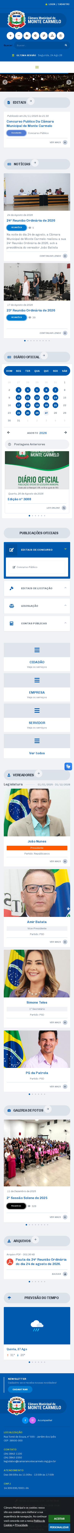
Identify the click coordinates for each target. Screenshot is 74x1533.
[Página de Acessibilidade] (60, 36)
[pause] (42, 79)
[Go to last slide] (5, 82)
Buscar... (9, 45)
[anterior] (8, 432)
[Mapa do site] (52, 36)
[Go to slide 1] (37, 89)
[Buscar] (66, 45)
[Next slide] (69, 82)
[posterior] (65, 432)
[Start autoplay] (34, 79)
